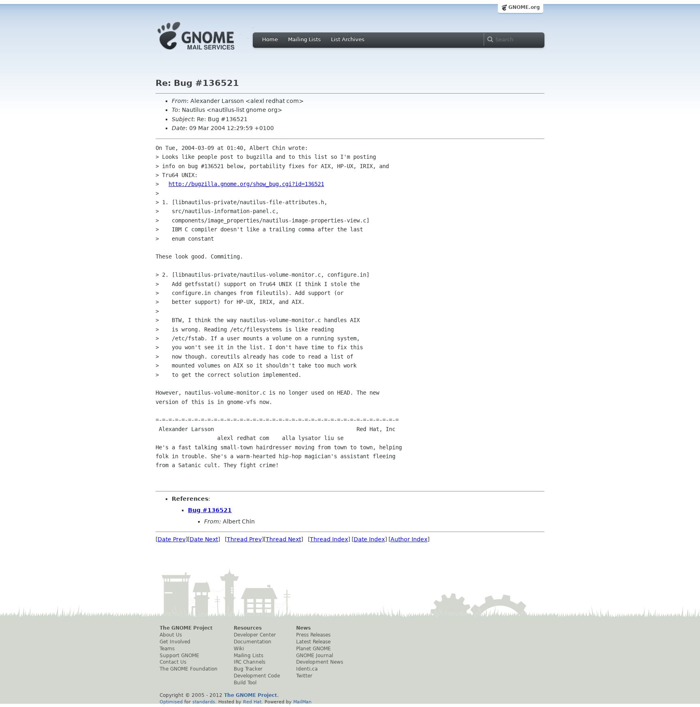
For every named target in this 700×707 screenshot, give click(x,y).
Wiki (239, 648)
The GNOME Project (186, 628)
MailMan (302, 701)
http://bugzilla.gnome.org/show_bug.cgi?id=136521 (246, 184)
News (303, 628)
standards (203, 701)
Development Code (257, 676)
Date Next (204, 539)
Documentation (252, 642)
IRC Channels (249, 662)
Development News (319, 662)
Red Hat (252, 701)
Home (270, 39)
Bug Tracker (248, 669)
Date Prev (172, 539)
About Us (171, 635)
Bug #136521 (210, 510)
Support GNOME (179, 655)
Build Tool (245, 683)
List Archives (348, 39)
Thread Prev (244, 539)
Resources (248, 628)
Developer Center (255, 635)
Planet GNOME (313, 648)
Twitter (304, 676)
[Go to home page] (208, 51)
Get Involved (175, 642)
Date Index (369, 539)
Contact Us (173, 662)
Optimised (171, 701)
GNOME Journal (314, 655)
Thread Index (329, 539)
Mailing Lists (304, 39)
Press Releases (313, 635)
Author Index (409, 539)
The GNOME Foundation (189, 669)
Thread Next (283, 539)
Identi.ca (307, 669)
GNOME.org (524, 7)
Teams (167, 648)
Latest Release (313, 642)
